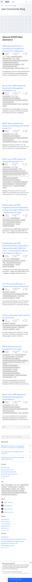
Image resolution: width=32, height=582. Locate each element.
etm (14, 58)
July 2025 (4, 528)
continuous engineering (20, 354)
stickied (4, 106)
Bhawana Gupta (7, 53)
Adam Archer (7, 502)
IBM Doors (12, 292)
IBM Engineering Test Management (10, 62)
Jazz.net (15, 369)
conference (4, 486)
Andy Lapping (7, 215)
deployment (21, 486)
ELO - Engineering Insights (8, 356)
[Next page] (29, 427)
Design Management (15, 218)
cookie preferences (7, 573)
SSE (15, 377)
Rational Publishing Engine (8, 183)
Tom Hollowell (7, 289)
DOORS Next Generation (16, 56)
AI (4, 56)
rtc (27, 68)
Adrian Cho (7, 509)
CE (4, 218)
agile (3, 484)
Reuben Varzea (7, 351)
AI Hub (8, 56)
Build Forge (4, 476)
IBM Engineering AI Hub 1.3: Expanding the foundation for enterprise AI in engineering (13, 48)
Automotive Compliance (7, 472)
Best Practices (6, 292)
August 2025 (4, 526)
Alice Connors (8, 512)
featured (22, 488)
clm (12, 96)
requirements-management (9, 297)
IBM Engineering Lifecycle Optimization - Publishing (14, 171)
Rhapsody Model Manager (19, 185)
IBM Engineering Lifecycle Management (11, 98)
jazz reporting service (7, 181)
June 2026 (4, 519)
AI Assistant (4, 467)
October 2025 (5, 524)
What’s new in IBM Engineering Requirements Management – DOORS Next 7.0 (14, 396)
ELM (16, 96)
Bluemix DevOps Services (8, 474)
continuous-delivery (12, 486)
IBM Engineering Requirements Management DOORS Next (15, 60)
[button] (30, 562)
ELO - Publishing (19, 356)
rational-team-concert (19, 68)
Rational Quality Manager (8, 68)
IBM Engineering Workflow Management (11, 64)
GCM (20, 169)
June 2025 (4, 530)
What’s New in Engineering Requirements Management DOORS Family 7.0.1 (15, 125)
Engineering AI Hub (7, 58)
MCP (23, 64)
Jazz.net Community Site (8, 102)
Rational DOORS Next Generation (10, 66)
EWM (18, 58)
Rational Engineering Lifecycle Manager (11, 373)
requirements (25, 104)
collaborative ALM (24, 484)
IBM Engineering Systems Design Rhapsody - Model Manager (14, 175)
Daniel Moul (6, 164)
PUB (4, 222)
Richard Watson (7, 93)
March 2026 (4, 521)
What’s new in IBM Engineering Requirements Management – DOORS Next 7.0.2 (14, 88)
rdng (20, 104)
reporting (18, 224)
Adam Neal (7, 505)
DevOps (13, 488)
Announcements (6, 96)
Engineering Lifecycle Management (10, 169)
